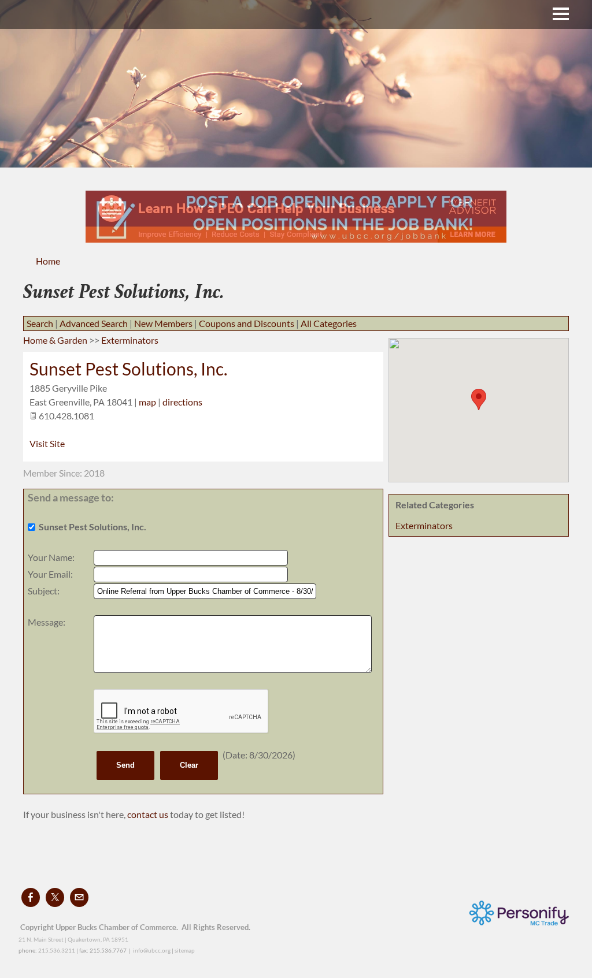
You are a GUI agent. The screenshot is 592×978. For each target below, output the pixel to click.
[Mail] (79, 897)
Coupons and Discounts (246, 323)
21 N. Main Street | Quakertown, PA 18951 (73, 939)
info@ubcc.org (152, 950)
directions (182, 401)
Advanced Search (94, 323)
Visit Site (47, 443)
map (147, 401)
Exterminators (424, 525)
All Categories (329, 323)
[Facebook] (30, 897)
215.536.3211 (56, 950)
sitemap (185, 950)
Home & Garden (55, 339)
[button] (479, 399)
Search (40, 323)
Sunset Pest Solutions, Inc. (128, 368)
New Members (163, 323)
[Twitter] (55, 897)
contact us (148, 814)
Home (48, 260)
